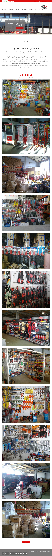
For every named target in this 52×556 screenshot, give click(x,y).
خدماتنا (32, 9)
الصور (22, 9)
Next (51, 27)
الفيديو (17, 9)
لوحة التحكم (10, 1)
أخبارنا (25, 9)
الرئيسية (41, 9)
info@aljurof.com (35, 1)
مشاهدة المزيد (26, 542)
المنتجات (11, 9)
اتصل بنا (4, 9)
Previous (1, 27)
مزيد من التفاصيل (20, 28)
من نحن (36, 9)
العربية (4, 1)
